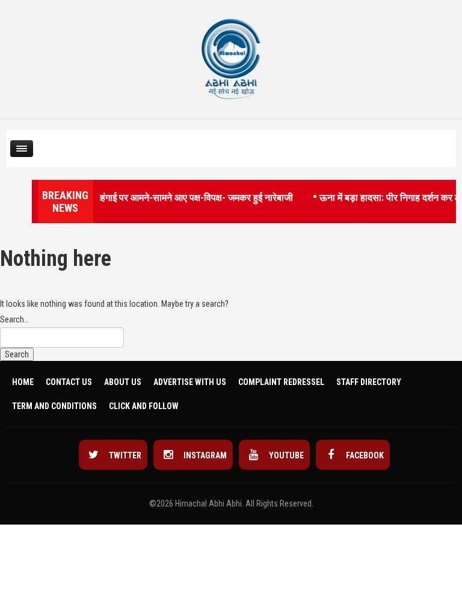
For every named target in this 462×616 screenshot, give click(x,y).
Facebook (364, 455)
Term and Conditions (54, 406)
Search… (14, 319)
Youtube (285, 455)
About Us (122, 382)
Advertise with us (189, 382)
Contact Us (69, 382)
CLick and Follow (144, 406)
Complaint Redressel (281, 382)
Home (23, 382)
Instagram (204, 455)
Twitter (124, 455)
